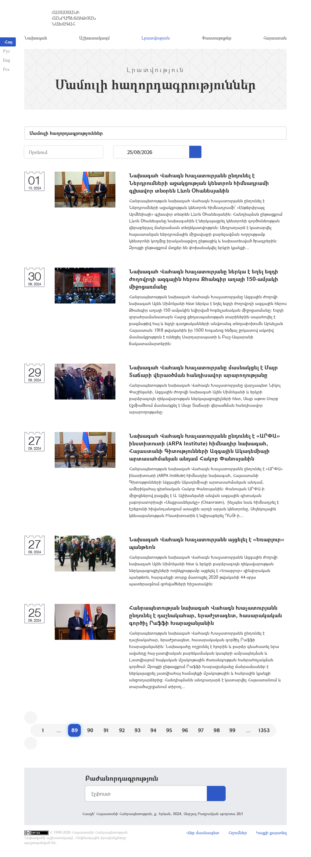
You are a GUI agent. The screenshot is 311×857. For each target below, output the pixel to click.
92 (122, 730)
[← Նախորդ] (30, 717)
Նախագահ (35, 38)
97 (201, 730)
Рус (6, 51)
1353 (264, 730)
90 (90, 730)
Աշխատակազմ (94, 38)
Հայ (8, 42)
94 (153, 730)
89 (74, 730)
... (120, 152)
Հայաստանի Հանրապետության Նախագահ (74, 18)
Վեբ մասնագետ (202, 832)
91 (106, 730)
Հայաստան (275, 38)
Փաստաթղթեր (216, 38)
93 (138, 730)
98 (217, 730)
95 (169, 730)
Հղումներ (237, 832)
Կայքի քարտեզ (271, 832)
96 (185, 730)
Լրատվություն (156, 38)
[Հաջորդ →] (30, 743)
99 (232, 730)
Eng (6, 60)
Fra (6, 69)
